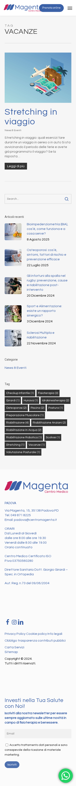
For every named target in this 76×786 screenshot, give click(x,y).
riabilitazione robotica (24, 437)
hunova (31, 400)
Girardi (12, 400)
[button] (70, 8)
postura (55, 407)
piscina (37, 407)
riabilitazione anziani (49, 422)
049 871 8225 (21, 515)
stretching (15, 444)
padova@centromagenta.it (35, 519)
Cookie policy (37, 633)
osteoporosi (16, 407)
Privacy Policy (15, 633)
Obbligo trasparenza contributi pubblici (35, 640)
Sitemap (11, 652)
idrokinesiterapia (55, 400)
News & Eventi (13, 130)
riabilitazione (17, 422)
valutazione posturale (23, 452)
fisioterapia (48, 393)
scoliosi (53, 437)
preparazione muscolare (24, 415)
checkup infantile (20, 393)
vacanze (36, 444)
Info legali (55, 633)
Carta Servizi (14, 647)
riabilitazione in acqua (23, 430)
